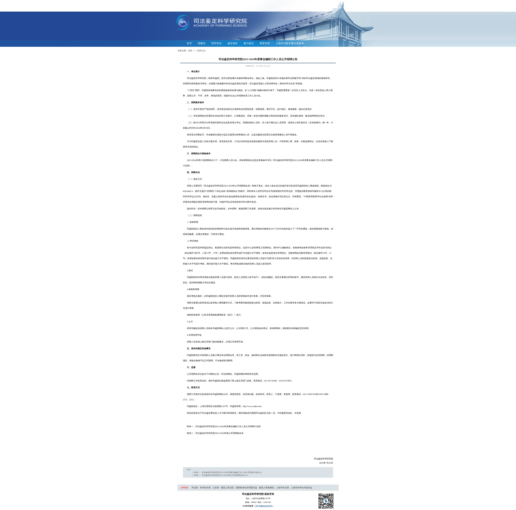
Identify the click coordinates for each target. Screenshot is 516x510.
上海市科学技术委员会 (301, 487)
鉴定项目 (232, 43)
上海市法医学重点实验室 (290, 43)
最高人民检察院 (266, 487)
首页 (189, 43)
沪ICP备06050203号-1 (264, 506)
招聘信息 (201, 50)
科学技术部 (205, 487)
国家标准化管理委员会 (246, 487)
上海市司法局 (282, 487)
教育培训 (265, 43)
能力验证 (249, 43)
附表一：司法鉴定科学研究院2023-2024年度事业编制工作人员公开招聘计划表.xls (228, 472)
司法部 (195, 487)
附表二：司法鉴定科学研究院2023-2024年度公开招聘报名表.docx (221, 475)
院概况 (201, 43)
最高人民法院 (227, 487)
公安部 (216, 487)
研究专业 (216, 43)
